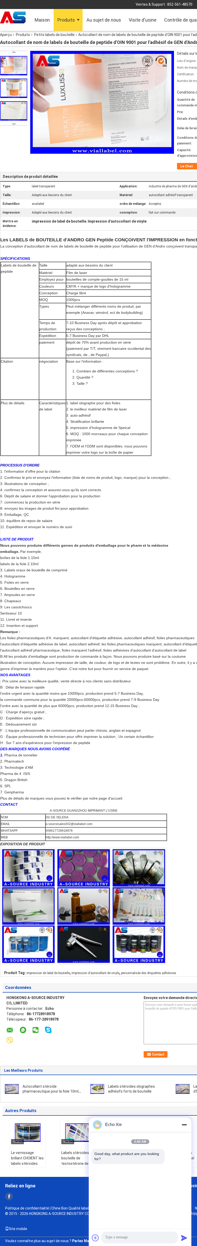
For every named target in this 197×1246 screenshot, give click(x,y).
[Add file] (95, 1237)
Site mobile (18, 1229)
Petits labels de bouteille (54, 35)
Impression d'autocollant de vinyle (95, 973)
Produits (66, 20)
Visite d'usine (142, 20)
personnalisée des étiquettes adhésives (148, 973)
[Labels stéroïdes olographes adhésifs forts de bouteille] (97, 1089)
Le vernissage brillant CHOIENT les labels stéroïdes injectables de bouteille (27, 1163)
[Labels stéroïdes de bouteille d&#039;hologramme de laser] (183, 1089)
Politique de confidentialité (27, 1208)
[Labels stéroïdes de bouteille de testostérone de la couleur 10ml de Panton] (78, 1133)
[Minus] (184, 1125)
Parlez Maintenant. (88, 1241)
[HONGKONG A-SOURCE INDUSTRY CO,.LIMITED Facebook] (9, 1196)
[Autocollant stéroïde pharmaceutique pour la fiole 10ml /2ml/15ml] (12, 1089)
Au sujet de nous (103, 20)
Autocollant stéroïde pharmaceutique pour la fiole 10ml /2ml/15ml (50, 1091)
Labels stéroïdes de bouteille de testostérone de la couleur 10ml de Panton (77, 1163)
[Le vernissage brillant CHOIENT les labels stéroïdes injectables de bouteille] (28, 1133)
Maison (42, 20)
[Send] (184, 1237)
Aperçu (6, 35)
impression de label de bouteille (48, 973)
